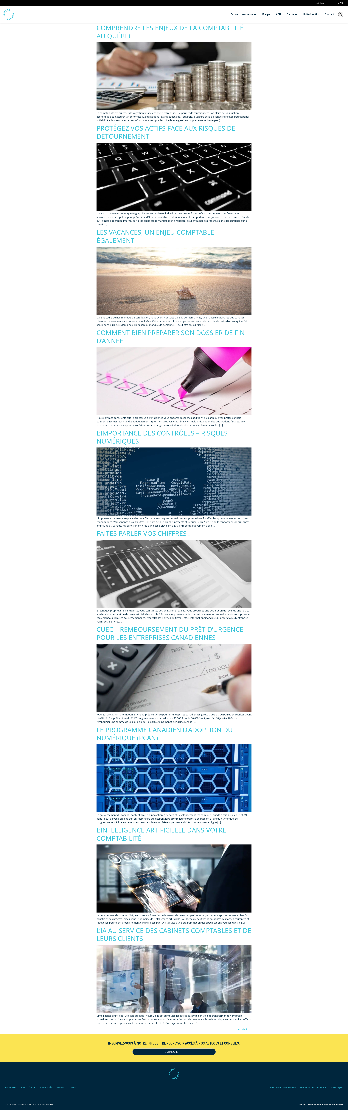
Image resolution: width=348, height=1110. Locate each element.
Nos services (249, 14)
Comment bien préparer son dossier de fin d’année (171, 336)
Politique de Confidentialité (283, 1087)
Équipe (266, 14)
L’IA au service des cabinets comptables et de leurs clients (174, 934)
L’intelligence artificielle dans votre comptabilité (161, 834)
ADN (278, 14)
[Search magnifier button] (341, 14)
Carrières (292, 14)
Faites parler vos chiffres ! (143, 533)
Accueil (235, 14)
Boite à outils (311, 14)
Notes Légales (336, 1087)
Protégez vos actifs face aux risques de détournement (166, 132)
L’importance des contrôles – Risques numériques (162, 437)
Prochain (244, 1029)
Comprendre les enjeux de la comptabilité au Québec (170, 31)
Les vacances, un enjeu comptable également (155, 236)
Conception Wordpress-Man (330, 1104)
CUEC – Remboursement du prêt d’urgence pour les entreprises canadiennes (170, 633)
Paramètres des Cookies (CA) (313, 1087)
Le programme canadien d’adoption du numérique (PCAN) (165, 733)
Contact (329, 14)
